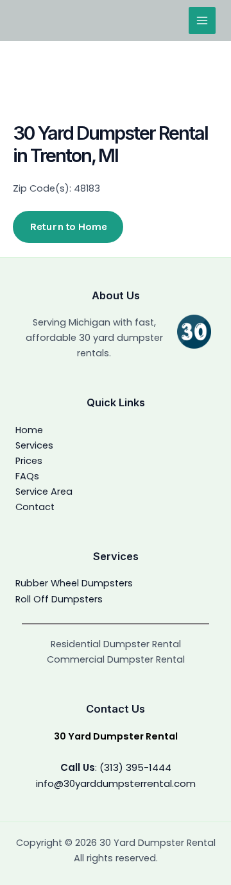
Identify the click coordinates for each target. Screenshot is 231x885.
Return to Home (68, 226)
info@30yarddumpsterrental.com (116, 783)
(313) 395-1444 (135, 767)
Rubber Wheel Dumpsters (74, 583)
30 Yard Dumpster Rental (116, 736)
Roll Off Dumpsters (59, 599)
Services (34, 445)
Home (29, 430)
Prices (28, 460)
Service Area (44, 491)
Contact (35, 506)
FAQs (27, 476)
